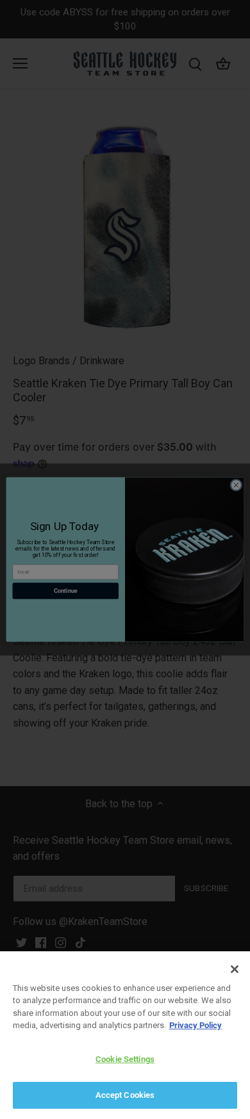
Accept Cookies (125, 1095)
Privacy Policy (195, 1025)
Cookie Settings (125, 1059)
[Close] (235, 969)
